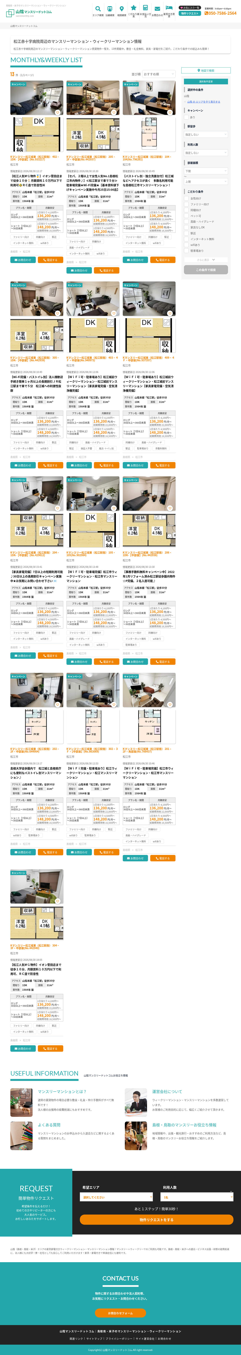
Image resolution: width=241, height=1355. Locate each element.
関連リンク (76, 1338)
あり (192, 117)
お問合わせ (157, 15)
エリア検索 (98, 15)
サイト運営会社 (145, 1338)
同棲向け (196, 210)
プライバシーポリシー (119, 1338)
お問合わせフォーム (120, 1313)
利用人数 (170, 1187)
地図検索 (121, 15)
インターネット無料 (202, 239)
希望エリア (90, 1187)
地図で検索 (207, 70)
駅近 (193, 233)
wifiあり (195, 245)
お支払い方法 (145, 15)
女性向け (196, 198)
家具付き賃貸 (169, 15)
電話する (52, 260)
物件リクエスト (189, 13)
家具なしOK (198, 227)
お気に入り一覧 (191, 7)
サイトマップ (94, 1338)
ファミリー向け (200, 204)
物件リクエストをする (157, 1219)
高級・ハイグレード (202, 221)
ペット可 (196, 216)
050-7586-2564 (222, 13)
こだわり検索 (133, 15)
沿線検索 (109, 15)
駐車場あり (197, 250)
